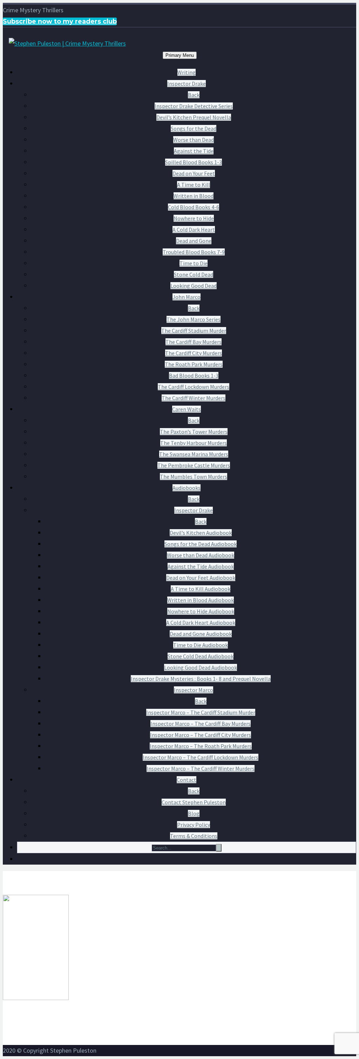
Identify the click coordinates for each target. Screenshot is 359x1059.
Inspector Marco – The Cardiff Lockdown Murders (200, 757)
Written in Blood (194, 195)
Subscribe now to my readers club (60, 21)
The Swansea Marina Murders (193, 454)
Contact (186, 779)
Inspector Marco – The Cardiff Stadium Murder (200, 712)
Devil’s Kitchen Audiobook (201, 532)
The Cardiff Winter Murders (193, 397)
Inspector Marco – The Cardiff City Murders (200, 734)
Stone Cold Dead (193, 274)
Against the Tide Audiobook (201, 566)
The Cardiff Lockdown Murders (193, 386)
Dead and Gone (193, 240)
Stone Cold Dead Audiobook (200, 656)
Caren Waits (186, 409)
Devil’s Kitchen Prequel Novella (193, 117)
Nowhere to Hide (194, 218)
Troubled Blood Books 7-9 (194, 251)
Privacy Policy (193, 824)
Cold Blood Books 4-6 (193, 207)
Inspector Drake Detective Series (194, 105)
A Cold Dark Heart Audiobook (200, 622)
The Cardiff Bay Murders (193, 341)
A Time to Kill (193, 184)
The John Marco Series (194, 319)
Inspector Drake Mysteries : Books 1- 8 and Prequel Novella (201, 678)
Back (193, 94)
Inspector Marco (193, 689)
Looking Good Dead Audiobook (200, 667)
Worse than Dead (193, 139)
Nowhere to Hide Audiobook (200, 611)
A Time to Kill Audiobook (200, 588)
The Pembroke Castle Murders (193, 465)
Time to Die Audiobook (200, 644)
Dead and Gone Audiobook (201, 633)
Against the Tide (194, 150)
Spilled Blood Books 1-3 (193, 162)
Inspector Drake (186, 83)
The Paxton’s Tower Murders (194, 431)
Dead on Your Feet (193, 173)
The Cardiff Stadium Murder (193, 330)
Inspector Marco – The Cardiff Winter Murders (201, 768)
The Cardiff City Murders (193, 353)
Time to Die (194, 263)
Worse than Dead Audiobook (200, 555)
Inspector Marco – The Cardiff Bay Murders (200, 723)
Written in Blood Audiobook (200, 600)
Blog (193, 813)
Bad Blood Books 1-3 (193, 375)
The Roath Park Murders (194, 364)
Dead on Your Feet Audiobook (200, 577)
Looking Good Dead (193, 285)
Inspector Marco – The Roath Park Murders (201, 746)
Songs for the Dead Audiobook (200, 543)
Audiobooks (186, 487)
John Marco (186, 296)
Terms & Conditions (193, 835)
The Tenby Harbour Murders (193, 442)
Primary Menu (179, 55)
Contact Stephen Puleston (194, 802)
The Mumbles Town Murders (193, 476)
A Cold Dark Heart (193, 229)
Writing (186, 72)
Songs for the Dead (193, 128)
